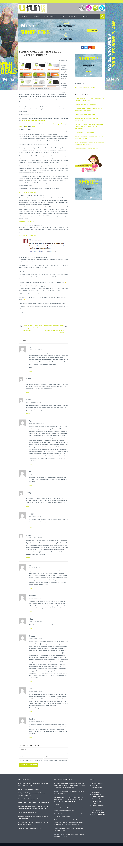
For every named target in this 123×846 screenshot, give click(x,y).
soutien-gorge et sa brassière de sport (33, 120)
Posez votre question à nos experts (85, 87)
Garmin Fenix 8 (96, 794)
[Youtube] (90, 47)
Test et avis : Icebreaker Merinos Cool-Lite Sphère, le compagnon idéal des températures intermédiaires (89, 126)
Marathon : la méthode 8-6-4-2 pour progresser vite (68, 808)
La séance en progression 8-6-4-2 (66, 810)
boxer (20, 126)
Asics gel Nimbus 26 (97, 783)
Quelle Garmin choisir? (98, 814)
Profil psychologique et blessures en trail (86, 148)
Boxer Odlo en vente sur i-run (27, 235)
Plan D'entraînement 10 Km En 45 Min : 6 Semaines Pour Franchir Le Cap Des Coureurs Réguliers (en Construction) (69, 800)
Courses (35, 16)
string (33, 126)
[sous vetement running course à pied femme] (39, 74)
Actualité (23, 16)
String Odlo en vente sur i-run (27, 192)
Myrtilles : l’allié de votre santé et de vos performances (33, 802)
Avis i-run (94, 785)
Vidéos (85, 16)
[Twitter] (86, 47)
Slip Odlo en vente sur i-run (26, 221)
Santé (62, 16)
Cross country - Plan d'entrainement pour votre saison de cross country (33, 328)
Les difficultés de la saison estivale (85, 132)
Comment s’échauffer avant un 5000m (86, 114)
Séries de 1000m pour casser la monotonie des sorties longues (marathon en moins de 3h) (54, 329)
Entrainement (49, 16)
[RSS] (93, 47)
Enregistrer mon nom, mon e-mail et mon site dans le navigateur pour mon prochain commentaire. (44, 760)
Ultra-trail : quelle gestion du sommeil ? (86, 104)
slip (26, 126)
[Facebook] (82, 47)
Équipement (73, 16)
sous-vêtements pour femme (57, 124)
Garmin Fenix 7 (96, 792)
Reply (30, 371)
